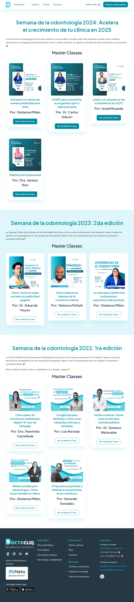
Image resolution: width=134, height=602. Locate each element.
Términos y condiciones (79, 566)
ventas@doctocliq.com (111, 548)
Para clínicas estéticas (47, 555)
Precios (46, 4)
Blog (71, 550)
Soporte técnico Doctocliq (113, 566)
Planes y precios (76, 545)
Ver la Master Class (25, 121)
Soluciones (21, 4)
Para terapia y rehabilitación (49, 559)
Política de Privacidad (78, 571)
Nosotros (73, 555)
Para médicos (43, 550)
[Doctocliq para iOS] (27, 589)
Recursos (59, 4)
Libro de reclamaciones (79, 576)
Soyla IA (35, 4)
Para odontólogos (45, 545)
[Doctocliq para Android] (12, 589)
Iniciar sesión (93, 4)
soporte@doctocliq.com (112, 569)
